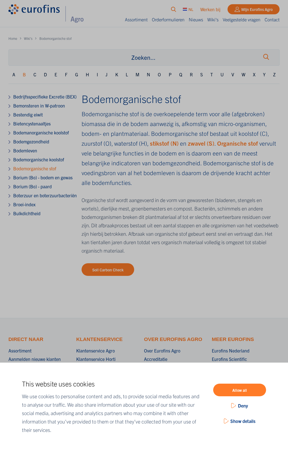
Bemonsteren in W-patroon (39, 105)
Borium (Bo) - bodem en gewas (43, 177)
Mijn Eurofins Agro (257, 9)
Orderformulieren (168, 19)
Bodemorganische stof (34, 168)
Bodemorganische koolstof (38, 159)
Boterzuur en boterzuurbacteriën (45, 195)
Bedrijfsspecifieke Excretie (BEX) (44, 96)
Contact (272, 19)
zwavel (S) (201, 143)
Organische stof (238, 143)
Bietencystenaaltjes (32, 123)
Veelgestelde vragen (241, 19)
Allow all (239, 390)
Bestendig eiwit (28, 114)
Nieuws (196, 19)
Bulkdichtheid (26, 213)
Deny (243, 405)
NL (190, 9)
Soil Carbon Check (107, 269)
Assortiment (136, 19)
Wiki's (213, 19)
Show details (242, 421)
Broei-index (24, 204)
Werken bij (210, 9)
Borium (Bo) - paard (32, 186)
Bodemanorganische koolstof (41, 132)
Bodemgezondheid (31, 141)
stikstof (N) (164, 143)
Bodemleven (25, 150)
